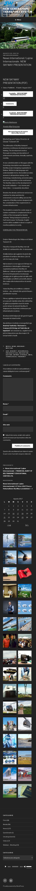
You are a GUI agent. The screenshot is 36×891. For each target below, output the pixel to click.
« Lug (9, 525)
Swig (30, 354)
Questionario (7, 833)
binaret (13, 351)
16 (13, 514)
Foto (4, 820)
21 (4, 517)
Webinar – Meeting (9, 845)
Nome (6, 404)
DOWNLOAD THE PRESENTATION (15, 230)
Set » (27, 525)
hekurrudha (23, 351)
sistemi (9, 354)
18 (22, 514)
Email (5, 414)
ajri (7, 351)
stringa (23, 354)
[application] (18, 867)
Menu (19, 20)
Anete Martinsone (11, 126)
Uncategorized (8, 837)
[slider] (29, 866)
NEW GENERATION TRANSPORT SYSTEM (17, 10)
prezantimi (24, 353)
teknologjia (11, 356)
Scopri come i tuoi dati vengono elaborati (17, 454)
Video (5, 841)
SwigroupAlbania (10, 55)
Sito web (6, 425)
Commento (7, 376)
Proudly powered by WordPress (13, 886)
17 (18, 514)
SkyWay (16, 354)
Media (8, 346)
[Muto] (25, 867)
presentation (12, 353)
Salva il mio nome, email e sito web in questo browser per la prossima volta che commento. (17, 437)
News (14, 346)
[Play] (6, 867)
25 (23, 517)
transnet (22, 356)
